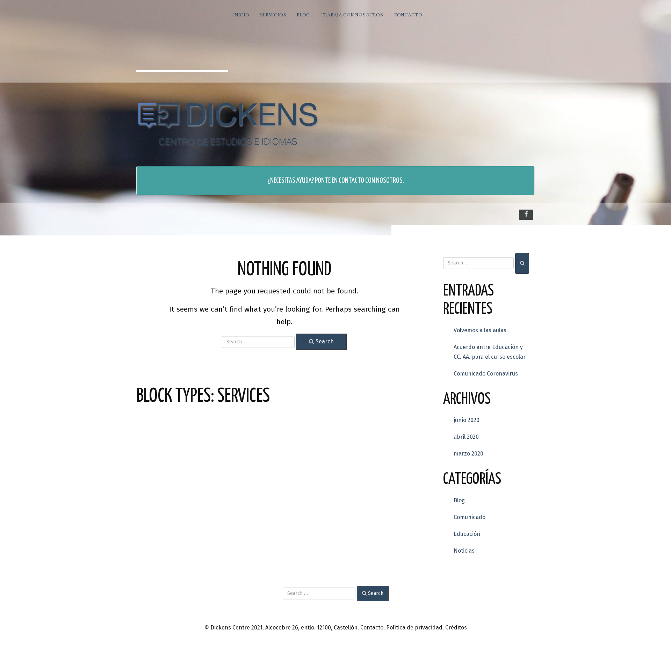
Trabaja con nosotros (351, 15)
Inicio (241, 15)
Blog (303, 15)
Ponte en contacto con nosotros (359, 180)
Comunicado (469, 517)
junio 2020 (466, 420)
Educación (467, 534)
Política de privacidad (414, 627)
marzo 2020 (468, 453)
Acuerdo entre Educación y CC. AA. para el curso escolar (490, 352)
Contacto (408, 15)
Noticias (464, 550)
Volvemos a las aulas (480, 330)
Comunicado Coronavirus (486, 373)
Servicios (273, 15)
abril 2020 (466, 437)
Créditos (456, 627)
